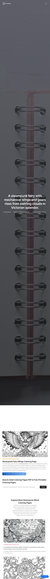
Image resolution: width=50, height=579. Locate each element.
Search (43, 487)
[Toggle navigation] (46, 3)
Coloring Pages (7, 212)
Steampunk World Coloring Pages (10, 458)
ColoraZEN (8, 3)
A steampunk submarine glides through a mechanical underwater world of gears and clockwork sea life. (23, 548)
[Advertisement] (25, 415)
